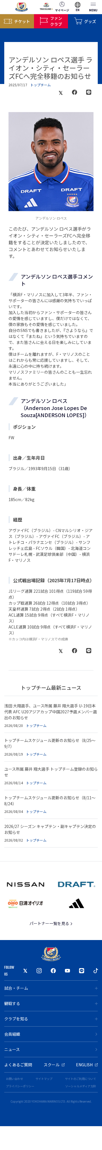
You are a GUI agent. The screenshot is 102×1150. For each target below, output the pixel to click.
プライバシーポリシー (20, 1086)
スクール (52, 1064)
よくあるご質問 (18, 1064)
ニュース (12, 1049)
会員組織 (12, 1034)
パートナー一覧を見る (49, 923)
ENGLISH (84, 1064)
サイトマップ (43, 1079)
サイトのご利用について (80, 1079)
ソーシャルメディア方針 (80, 1086)
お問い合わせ (14, 1079)
